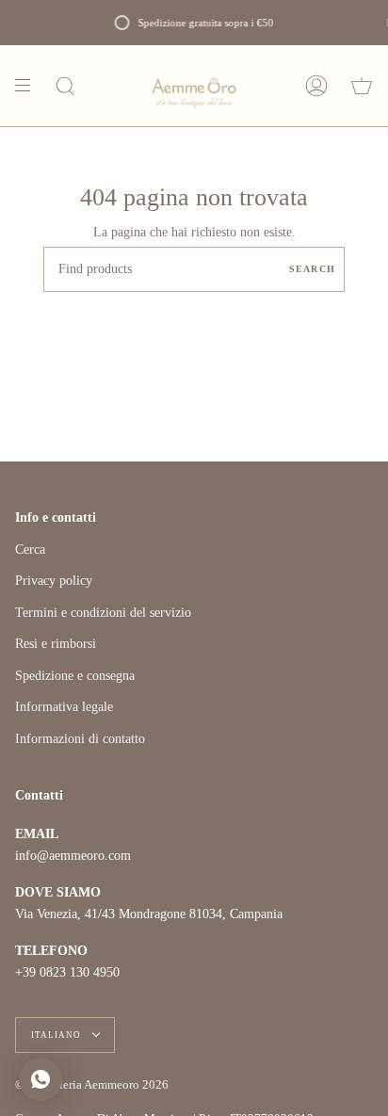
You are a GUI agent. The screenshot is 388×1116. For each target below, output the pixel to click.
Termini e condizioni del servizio (103, 613)
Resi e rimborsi (55, 644)
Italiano (57, 1035)
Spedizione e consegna (75, 676)
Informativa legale (64, 707)
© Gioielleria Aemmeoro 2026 (92, 1084)
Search (312, 269)
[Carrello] (361, 85)
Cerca (30, 549)
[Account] (316, 85)
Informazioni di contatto (80, 739)
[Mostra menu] (29, 85)
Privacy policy (53, 581)
